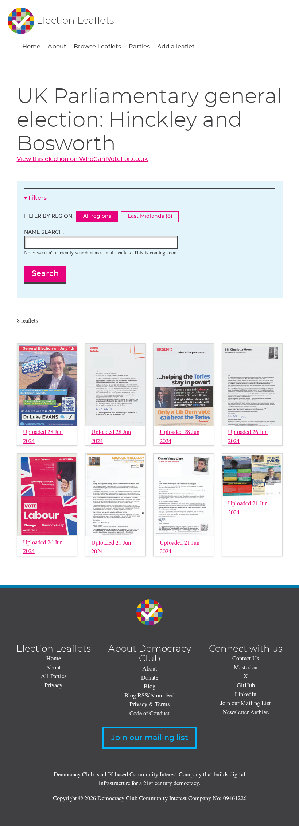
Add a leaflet (176, 47)
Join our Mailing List (245, 703)
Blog (149, 686)
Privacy (53, 685)
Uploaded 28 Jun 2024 (43, 436)
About (57, 47)
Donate (149, 677)
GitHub (246, 685)
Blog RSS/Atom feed (149, 695)
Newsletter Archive (246, 712)
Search (45, 273)
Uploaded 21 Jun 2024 (111, 547)
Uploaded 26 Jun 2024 (248, 436)
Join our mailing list (149, 738)
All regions (97, 216)
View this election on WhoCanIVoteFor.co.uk (82, 159)
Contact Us (245, 658)
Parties (139, 47)
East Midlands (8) (150, 216)
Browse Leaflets (97, 47)
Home (31, 47)
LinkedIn (245, 694)
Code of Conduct (149, 713)
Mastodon (245, 667)
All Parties (53, 676)
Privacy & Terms (149, 704)
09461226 (234, 798)
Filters (37, 198)
